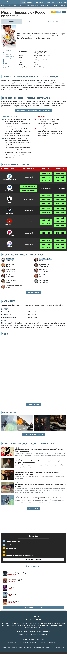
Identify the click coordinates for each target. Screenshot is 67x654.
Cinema (59, 2)
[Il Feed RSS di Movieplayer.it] (40, 619)
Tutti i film (26, 5)
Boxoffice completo (33, 560)
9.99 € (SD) (60, 177)
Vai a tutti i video (33, 404)
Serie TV (30, 2)
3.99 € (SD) (46, 196)
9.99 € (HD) (60, 173)
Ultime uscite (34, 5)
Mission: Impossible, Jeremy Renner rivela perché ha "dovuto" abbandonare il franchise (37, 473)
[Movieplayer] (33, 616)
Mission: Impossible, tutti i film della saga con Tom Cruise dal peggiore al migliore (40, 485)
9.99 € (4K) (60, 181)
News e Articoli (53, 21)
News (2, 5)
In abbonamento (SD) (29, 186)
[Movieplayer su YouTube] (36, 619)
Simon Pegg (10, 264)
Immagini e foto (9, 66)
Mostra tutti (33, 508)
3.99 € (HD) (46, 181)
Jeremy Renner (44, 264)
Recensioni (9, 5)
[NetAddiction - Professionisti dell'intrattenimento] (37, 639)
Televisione (39, 2)
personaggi (50, 2)
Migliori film (17, 5)
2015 (35, 57)
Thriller (48, 55)
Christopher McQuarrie (40, 60)
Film (23, 2)
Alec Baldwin (10, 275)
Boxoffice (63, 5)
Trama (6, 53)
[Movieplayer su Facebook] (27, 619)
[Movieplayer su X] (30, 619)
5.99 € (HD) (60, 233)
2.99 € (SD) (46, 173)
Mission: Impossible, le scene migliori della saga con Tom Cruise (38, 498)
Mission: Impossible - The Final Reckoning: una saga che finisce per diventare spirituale (39, 450)
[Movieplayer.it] (7, 2)
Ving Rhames (10, 269)
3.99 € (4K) (46, 177)
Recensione (8, 55)
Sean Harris (43, 269)
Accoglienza (8, 62)
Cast (6, 60)
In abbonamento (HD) (29, 190)
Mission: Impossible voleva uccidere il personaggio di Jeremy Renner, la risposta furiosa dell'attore (40, 462)
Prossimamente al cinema (34, 607)
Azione (36, 55)
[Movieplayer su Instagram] (33, 619)
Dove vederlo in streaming (9, 57)
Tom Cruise (10, 259)
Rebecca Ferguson (45, 259)
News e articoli (9, 68)
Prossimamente (44, 5)
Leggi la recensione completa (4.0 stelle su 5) (33, 110)
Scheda (11, 21)
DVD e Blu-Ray (54, 5)
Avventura (42, 55)
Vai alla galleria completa (33, 435)
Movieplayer (4, 8)
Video (31, 21)
